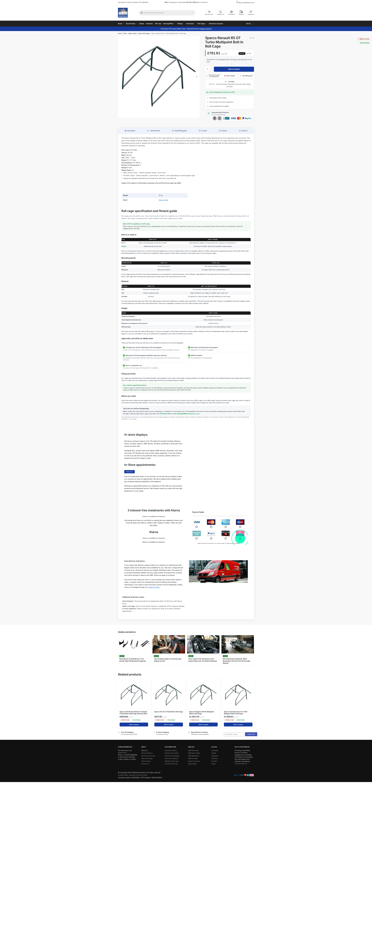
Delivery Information (172, 753)
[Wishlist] (148, 681)
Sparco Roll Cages (144, 33)
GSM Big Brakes (193, 756)
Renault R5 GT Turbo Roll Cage (237, 84)
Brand (125, 33)
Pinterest (214, 758)
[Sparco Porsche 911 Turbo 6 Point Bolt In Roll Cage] (251, 38)
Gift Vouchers (146, 761)
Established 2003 (248, 2)
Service (208, 29)
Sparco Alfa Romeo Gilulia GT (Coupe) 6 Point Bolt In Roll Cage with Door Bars (133, 713)
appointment (122, 753)
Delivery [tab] (244, 131)
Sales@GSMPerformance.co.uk (188, 414)
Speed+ (203, 29)
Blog (240, 2)
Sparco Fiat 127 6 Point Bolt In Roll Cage (168, 712)
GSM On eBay (193, 758)
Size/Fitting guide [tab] (180, 131)
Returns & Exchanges (172, 756)
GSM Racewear (193, 750)
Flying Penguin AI (241, 764)
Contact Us (220, 14)
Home (120, 33)
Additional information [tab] (153, 130)
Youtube (214, 761)
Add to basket (234, 69)
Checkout (251, 14)
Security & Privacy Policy (138, 775)
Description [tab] (131, 131)
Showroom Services (148, 756)
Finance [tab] (224, 131)
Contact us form (154, 587)
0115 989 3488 (165, 414)
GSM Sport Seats (194, 753)
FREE (195, 2)
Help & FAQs (192, 764)
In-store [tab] (204, 131)
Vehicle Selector (147, 753)
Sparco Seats (132, 33)
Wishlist (241, 14)
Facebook (214, 750)
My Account (209, 14)
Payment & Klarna (171, 750)
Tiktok (213, 764)
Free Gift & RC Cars (171, 764)
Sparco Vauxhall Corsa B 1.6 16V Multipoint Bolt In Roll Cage (235, 713)
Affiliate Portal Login (172, 761)
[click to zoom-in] (159, 77)
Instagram (214, 756)
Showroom (231, 14)
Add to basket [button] (134, 724)
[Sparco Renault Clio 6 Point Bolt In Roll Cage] (253, 38)
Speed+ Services (194, 761)
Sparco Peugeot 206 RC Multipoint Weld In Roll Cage (201, 713)
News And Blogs (147, 758)
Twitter (213, 753)
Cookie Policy (123, 775)
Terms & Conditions (171, 758)
